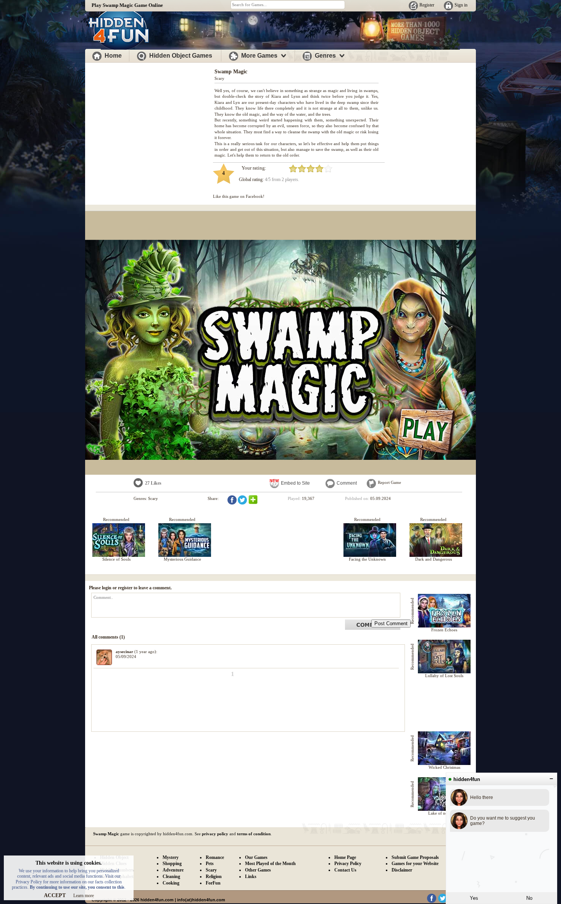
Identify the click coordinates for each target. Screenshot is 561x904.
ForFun (213, 883)
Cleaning (171, 876)
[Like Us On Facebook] (432, 901)
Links (250, 876)
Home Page (345, 857)
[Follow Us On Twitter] (443, 901)
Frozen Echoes (444, 629)
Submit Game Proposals (415, 857)
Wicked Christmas (444, 767)
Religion (214, 876)
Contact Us (345, 870)
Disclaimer (402, 870)
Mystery (171, 857)
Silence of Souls (116, 559)
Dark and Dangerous (433, 559)
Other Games (258, 870)
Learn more (83, 895)
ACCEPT (55, 895)
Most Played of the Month (270, 863)
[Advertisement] (150, 117)
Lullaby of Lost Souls (444, 675)
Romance (215, 857)
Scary (219, 78)
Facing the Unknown (367, 559)
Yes (474, 898)
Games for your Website (415, 863)
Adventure (173, 870)
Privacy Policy (347, 863)
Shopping (172, 863)
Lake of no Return (444, 813)
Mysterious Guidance (182, 559)
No (529, 898)
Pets (210, 863)
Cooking (171, 883)
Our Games (256, 857)
